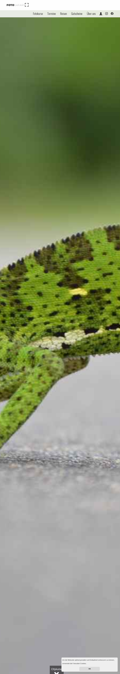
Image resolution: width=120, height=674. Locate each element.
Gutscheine (76, 13)
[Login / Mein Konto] (101, 13)
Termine (51, 13)
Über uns (91, 13)
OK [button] (90, 669)
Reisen (63, 13)
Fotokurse (38, 13)
